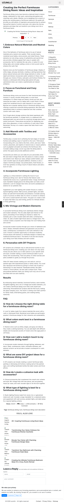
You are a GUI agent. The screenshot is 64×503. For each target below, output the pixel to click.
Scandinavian (52, 41)
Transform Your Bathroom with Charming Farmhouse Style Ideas (26, 451)
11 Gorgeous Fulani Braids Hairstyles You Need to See (54, 86)
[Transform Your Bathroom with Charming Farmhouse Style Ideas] (6, 451)
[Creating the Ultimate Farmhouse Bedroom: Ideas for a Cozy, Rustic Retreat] (6, 461)
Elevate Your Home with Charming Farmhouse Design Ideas (24, 441)
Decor (50, 12)
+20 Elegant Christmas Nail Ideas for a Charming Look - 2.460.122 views (53, 123)
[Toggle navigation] (59, 2)
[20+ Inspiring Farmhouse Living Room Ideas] (6, 421)
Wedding (51, 45)
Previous (15, 37)
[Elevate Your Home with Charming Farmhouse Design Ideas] (6, 441)
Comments (32, 404)
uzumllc (7, 2)
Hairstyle (51, 19)
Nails (49, 30)
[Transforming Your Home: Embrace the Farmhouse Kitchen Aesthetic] (6, 431)
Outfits (50, 38)
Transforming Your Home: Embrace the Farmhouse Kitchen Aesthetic (26, 431)
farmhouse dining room (15, 410)
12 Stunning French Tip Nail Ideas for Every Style (54, 78)
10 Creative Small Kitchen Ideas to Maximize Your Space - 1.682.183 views (54, 135)
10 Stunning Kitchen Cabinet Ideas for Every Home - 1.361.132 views (53, 160)
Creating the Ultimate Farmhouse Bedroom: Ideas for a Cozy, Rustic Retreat (27, 461)
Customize (11, 495)
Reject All (18, 495)
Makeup (50, 26)
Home (50, 23)
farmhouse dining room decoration (34, 410)
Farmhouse (51, 15)
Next (35, 37)
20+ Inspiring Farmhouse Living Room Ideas (27, 421)
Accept (4, 495)
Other (50, 34)
